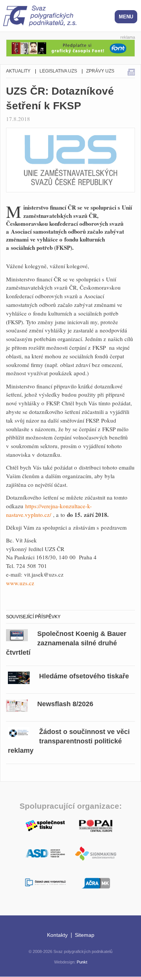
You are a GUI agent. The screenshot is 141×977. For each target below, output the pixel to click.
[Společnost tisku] (45, 825)
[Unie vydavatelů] (45, 883)
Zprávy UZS (100, 71)
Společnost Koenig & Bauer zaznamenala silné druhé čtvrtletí (66, 643)
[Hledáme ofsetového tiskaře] (19, 677)
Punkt (82, 962)
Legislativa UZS (58, 71)
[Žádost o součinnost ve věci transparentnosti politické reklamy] (19, 732)
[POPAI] (96, 825)
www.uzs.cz (20, 583)
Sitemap (84, 935)
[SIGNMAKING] (96, 853)
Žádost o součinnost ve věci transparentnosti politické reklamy (69, 741)
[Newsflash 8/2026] (17, 704)
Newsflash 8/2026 (65, 704)
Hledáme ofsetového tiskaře (84, 676)
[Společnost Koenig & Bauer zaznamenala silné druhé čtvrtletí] (17, 634)
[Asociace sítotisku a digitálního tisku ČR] (45, 853)
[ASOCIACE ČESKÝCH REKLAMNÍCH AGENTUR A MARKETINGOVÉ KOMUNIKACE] (96, 882)
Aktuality (18, 71)
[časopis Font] (70, 47)
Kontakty (57, 935)
